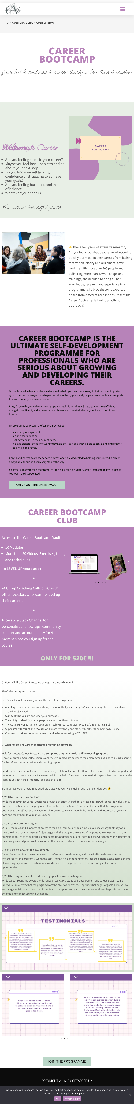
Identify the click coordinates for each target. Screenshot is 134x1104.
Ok (57, 1098)
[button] (72, 562)
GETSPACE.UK (82, 1080)
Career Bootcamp (45, 22)
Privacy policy (72, 1098)
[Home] (8, 22)
